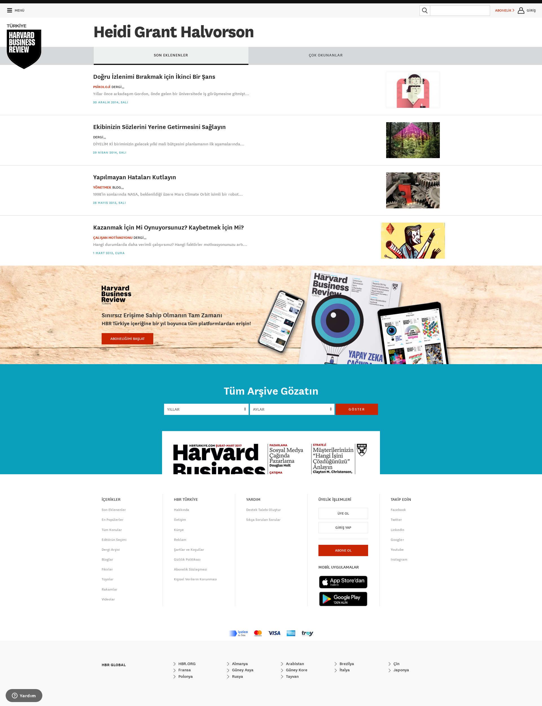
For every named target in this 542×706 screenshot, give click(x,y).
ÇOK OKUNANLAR (326, 55)
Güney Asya (242, 669)
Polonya (185, 676)
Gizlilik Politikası (187, 559)
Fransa (184, 669)
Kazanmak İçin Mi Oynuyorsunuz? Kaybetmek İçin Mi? (168, 227)
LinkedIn (397, 530)
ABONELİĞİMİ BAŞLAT (127, 338)
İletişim (180, 519)
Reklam (180, 539)
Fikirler (107, 569)
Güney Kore (296, 669)
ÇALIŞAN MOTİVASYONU (112, 237)
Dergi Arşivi (111, 549)
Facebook (398, 510)
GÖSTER (357, 409)
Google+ (397, 539)
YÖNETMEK (102, 187)
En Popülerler (112, 519)
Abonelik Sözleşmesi (190, 569)
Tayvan (292, 676)
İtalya (344, 669)
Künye (179, 530)
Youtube (397, 549)
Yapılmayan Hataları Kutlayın (134, 177)
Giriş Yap (343, 527)
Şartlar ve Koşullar (189, 549)
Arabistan (294, 663)
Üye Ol (343, 513)
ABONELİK (503, 10)
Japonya (400, 669)
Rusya (237, 676)
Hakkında (181, 510)
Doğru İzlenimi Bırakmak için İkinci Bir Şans (154, 76)
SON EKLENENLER (171, 55)
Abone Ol (343, 550)
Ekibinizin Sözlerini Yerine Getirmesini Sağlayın (159, 126)
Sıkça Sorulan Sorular (263, 519)
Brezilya (346, 663)
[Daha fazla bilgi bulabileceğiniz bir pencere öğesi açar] (24, 696)
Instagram (399, 559)
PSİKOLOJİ (101, 87)
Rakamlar (109, 589)
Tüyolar (107, 579)
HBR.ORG (186, 663)
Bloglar (107, 559)
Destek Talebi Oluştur (263, 510)
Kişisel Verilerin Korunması (195, 579)
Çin (395, 663)
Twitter (396, 519)
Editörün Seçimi (114, 539)
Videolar (108, 599)
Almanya (239, 663)
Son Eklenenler (114, 510)
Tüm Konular (112, 530)
